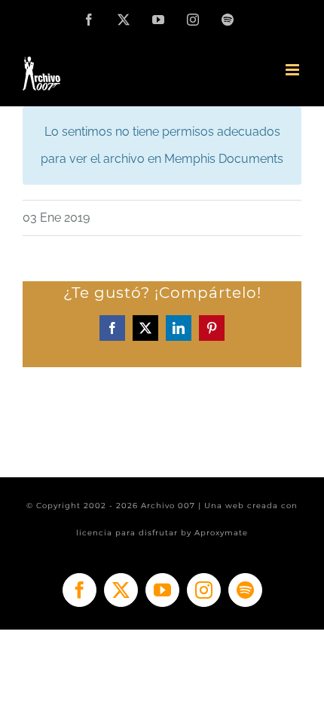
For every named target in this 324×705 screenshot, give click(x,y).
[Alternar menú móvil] (293, 70)
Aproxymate (221, 533)
